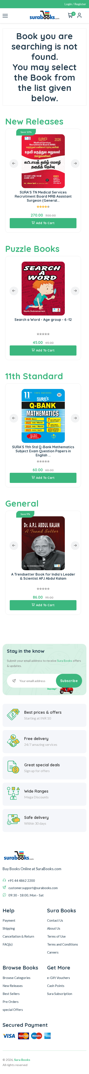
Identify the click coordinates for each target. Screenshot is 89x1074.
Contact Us (55, 920)
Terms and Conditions (62, 944)
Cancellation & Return (18, 936)
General (22, 503)
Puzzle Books (32, 248)
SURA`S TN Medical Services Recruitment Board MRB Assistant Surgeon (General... (43, 196)
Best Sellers (11, 994)
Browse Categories (16, 978)
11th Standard (34, 376)
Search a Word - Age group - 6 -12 (43, 319)
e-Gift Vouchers (58, 978)
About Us (53, 928)
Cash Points (55, 986)
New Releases (34, 121)
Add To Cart (45, 223)
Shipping (9, 928)
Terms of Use (56, 936)
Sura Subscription (59, 994)
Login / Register (75, 4)
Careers (53, 952)
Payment (9, 920)
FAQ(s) (8, 944)
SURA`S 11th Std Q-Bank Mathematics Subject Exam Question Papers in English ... (43, 451)
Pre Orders (11, 1002)
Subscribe (69, 681)
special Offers (13, 1010)
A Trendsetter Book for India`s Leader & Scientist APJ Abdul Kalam (43, 576)
